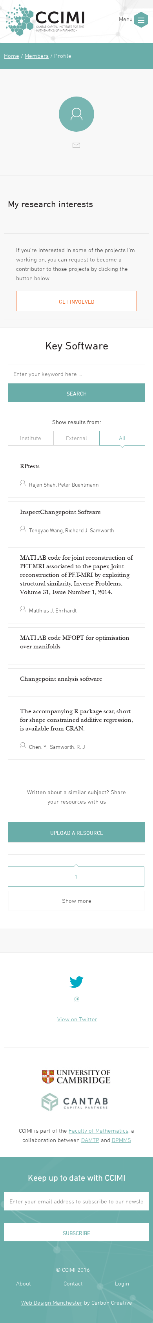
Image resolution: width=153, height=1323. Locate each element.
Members (37, 55)
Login (122, 1283)
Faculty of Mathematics (98, 1130)
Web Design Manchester (51, 1302)
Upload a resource (76, 832)
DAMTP (90, 1140)
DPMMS (121, 1140)
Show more (76, 900)
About (23, 1283)
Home (11, 55)
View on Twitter (77, 1019)
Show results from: (76, 422)
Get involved (77, 301)
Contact (73, 1283)
